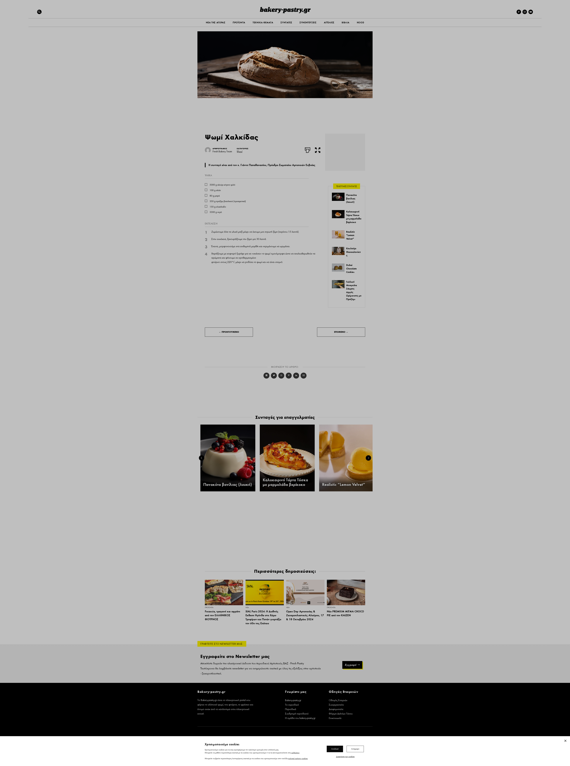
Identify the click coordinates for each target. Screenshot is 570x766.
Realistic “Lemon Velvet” (350, 235)
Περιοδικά (290, 709)
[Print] (307, 149)
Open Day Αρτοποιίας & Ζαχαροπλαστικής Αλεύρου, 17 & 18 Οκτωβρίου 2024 (305, 615)
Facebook (266, 376)
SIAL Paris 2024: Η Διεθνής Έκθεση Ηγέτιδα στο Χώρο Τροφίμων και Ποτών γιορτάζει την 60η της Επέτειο (263, 617)
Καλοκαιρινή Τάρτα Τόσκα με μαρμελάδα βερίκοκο (285, 482)
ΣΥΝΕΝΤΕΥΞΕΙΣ (308, 22)
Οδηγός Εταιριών (338, 700)
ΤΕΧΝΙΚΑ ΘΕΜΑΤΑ (263, 22)
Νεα (247, 607)
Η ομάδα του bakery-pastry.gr (300, 718)
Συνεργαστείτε (336, 705)
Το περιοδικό (292, 705)
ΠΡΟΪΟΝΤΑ (239, 22)
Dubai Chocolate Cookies (351, 268)
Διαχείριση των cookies (345, 756)
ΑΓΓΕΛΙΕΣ (329, 22)
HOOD (360, 22)
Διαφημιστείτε (336, 709)
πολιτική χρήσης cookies (298, 758)
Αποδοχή (335, 749)
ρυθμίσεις (295, 752)
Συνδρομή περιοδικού (296, 714)
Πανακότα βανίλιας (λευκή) (351, 198)
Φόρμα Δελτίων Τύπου (341, 714)
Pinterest (288, 376)
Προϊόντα (209, 607)
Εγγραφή (350, 665)
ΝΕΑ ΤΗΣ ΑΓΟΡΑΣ (215, 22)
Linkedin (296, 376)
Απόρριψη (355, 749)
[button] (39, 12)
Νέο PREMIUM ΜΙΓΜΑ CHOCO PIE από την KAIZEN (345, 613)
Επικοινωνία (335, 718)
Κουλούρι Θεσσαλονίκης (353, 252)
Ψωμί (239, 151)
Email (303, 376)
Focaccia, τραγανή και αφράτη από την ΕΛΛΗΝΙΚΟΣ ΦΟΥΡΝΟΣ (222, 615)
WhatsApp (281, 376)
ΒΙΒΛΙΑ (345, 22)
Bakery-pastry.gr (293, 700)
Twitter (274, 376)
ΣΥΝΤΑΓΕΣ (286, 22)
